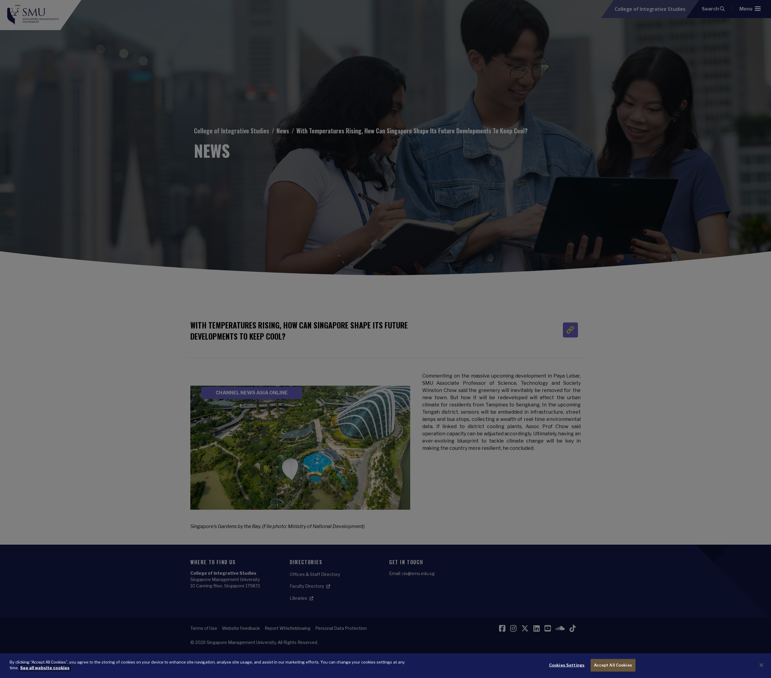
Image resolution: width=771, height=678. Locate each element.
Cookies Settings (567, 665)
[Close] (761, 665)
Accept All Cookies (613, 665)
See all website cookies (45, 667)
